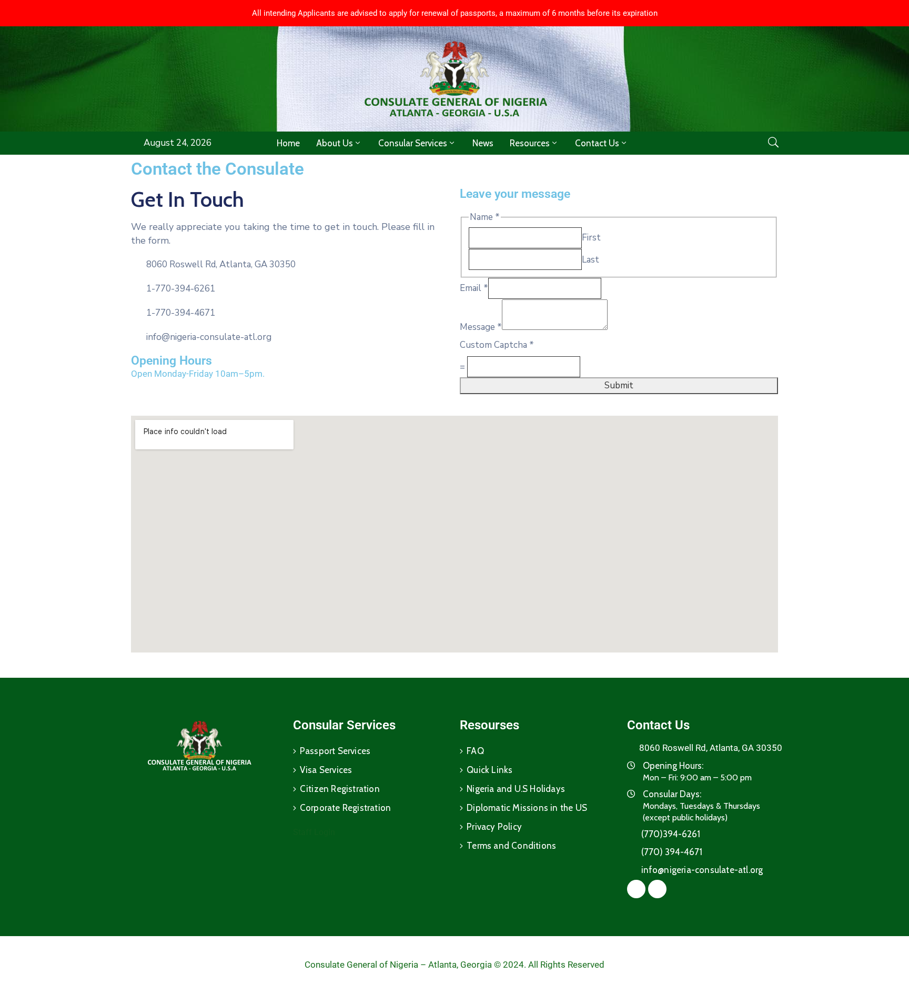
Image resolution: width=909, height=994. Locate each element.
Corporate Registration (345, 807)
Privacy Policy (494, 826)
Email (474, 288)
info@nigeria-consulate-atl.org (208, 337)
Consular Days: (672, 794)
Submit (618, 385)
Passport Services (335, 751)
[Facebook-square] (280, 397)
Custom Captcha (497, 345)
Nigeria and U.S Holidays (516, 789)
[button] (455, 13)
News (482, 143)
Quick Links (489, 770)
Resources (530, 143)
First (591, 238)
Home (288, 143)
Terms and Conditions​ (511, 845)
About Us (334, 143)
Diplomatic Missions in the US (527, 807)
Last (590, 260)
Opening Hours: (673, 765)
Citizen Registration (340, 789)
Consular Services (412, 143)
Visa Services (326, 770)
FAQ (475, 751)
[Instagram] (300, 397)
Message (481, 327)
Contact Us (597, 143)
